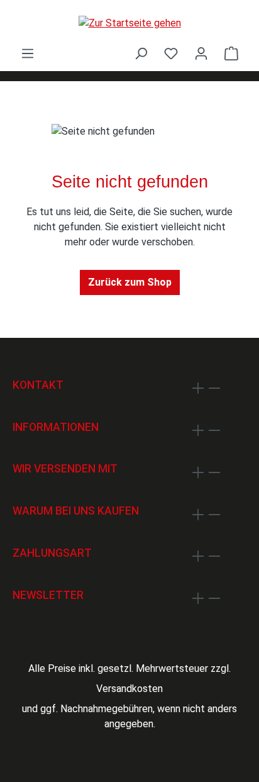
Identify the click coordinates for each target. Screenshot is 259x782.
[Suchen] (141, 53)
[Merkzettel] (171, 53)
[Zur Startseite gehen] (129, 23)
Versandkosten (129, 689)
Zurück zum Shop (130, 282)
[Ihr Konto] (201, 53)
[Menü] (28, 53)
